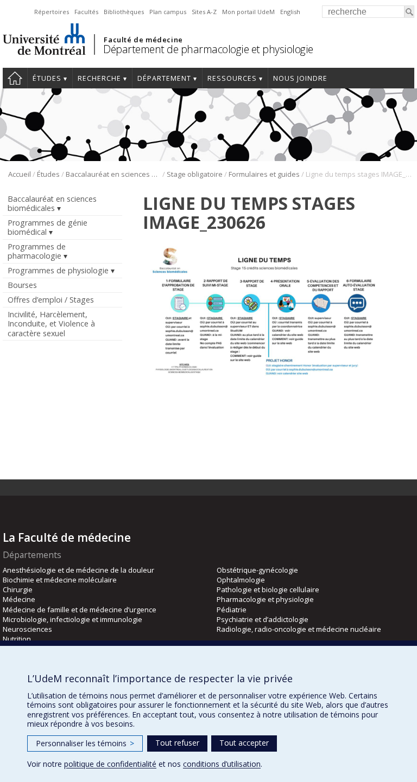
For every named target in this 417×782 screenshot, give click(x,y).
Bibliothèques (124, 12)
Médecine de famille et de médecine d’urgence (79, 609)
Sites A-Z (204, 12)
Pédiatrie (232, 609)
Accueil (15, 78)
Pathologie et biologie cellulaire (268, 589)
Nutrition (17, 639)
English (290, 12)
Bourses (22, 285)
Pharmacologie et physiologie (265, 599)
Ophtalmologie (241, 580)
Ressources (232, 78)
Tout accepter (244, 743)
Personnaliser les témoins (85, 743)
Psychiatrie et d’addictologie (262, 619)
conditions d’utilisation (222, 764)
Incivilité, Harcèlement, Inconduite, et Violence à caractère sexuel (51, 323)
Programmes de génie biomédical (47, 227)
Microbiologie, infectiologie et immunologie (72, 619)
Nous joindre (300, 78)
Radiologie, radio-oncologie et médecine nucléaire (299, 629)
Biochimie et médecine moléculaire (60, 580)
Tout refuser (177, 743)
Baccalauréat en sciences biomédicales (113, 174)
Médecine (19, 599)
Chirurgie (18, 589)
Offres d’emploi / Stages (51, 299)
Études (47, 78)
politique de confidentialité (110, 764)
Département (164, 78)
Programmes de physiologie (58, 270)
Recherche (99, 78)
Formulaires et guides (264, 174)
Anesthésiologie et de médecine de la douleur (78, 570)
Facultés (86, 12)
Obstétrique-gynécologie (257, 570)
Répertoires (51, 12)
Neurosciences (27, 629)
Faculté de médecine (143, 39)
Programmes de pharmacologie (37, 251)
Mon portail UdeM (248, 12)
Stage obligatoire (195, 174)
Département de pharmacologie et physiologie (208, 49)
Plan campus (167, 12)
